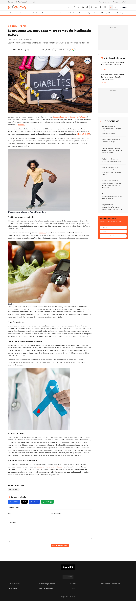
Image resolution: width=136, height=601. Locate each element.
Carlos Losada (17, 50)
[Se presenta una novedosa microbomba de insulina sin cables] (87, 61)
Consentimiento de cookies (110, 584)
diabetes (42, 233)
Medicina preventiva (18, 26)
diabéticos (21, 125)
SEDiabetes (83, 117)
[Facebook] (74, 7)
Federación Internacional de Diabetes (49, 467)
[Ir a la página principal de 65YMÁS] (17, 7)
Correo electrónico (56, 513)
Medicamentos (14, 489)
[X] (78, 7)
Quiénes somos (104, 2)
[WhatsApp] (100, 7)
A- (111, 7)
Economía (45, 13)
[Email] (96, 7)
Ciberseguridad (106, 13)
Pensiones (24, 13)
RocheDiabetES (84, 134)
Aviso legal (13, 588)
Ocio (80, 13)
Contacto (73, 584)
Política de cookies (46, 588)
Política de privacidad (47, 584)
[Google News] (105, 7)
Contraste (123, 7)
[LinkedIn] (83, 7)
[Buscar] (68, 7)
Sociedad (57, 13)
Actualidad (70, 13)
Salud (35, 13)
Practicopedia (121, 13)
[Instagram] (87, 7)
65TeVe (124, 2)
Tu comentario (12, 522)
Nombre (10, 513)
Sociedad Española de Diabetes (64, 117)
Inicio (9, 39)
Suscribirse (113, 236)
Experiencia (91, 13)
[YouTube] (91, 7)
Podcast (115, 2)
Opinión (12, 13)
